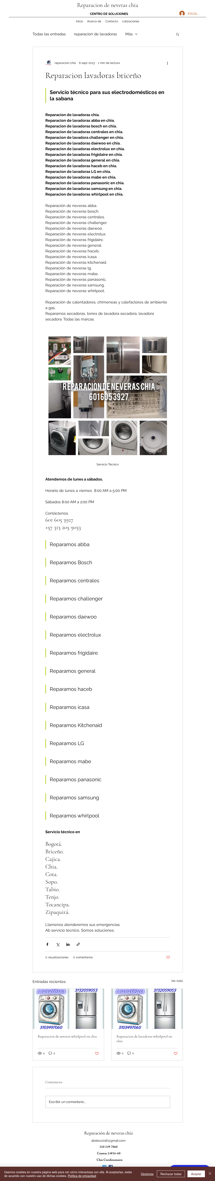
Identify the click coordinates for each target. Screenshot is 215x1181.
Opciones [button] (147, 1174)
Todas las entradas (49, 34)
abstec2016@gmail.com (108, 1141)
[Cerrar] (209, 1174)
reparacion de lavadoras (95, 34)
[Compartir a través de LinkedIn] (68, 944)
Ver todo (177, 980)
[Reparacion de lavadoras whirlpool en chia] (147, 1009)
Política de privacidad (82, 1176)
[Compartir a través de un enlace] (78, 944)
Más (129, 34)
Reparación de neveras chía (108, 1133)
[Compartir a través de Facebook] (47, 944)
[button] (178, 34)
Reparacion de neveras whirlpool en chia (67, 1036)
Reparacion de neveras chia (107, 5)
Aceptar (196, 1174)
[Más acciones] (167, 62)
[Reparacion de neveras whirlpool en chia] (68, 1009)
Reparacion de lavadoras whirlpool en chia (144, 1038)
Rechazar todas (170, 1174)
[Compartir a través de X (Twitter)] (58, 944)
